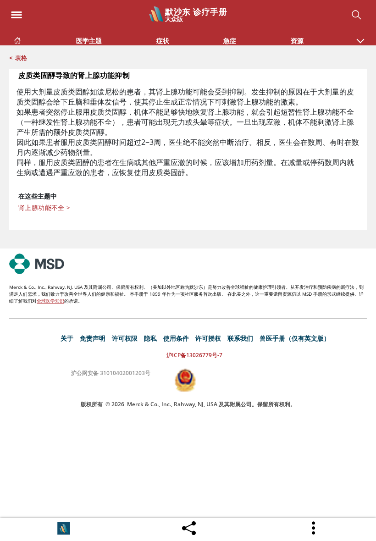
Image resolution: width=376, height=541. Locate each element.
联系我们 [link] (240, 338)
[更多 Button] (314, 528)
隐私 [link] (150, 338)
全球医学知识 (50, 301)
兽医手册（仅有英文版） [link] (295, 338)
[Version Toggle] (64, 528)
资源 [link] (297, 40)
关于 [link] (67, 338)
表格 (21, 58)
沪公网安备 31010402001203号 (110, 373)
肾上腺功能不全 (44, 207)
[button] (360, 36)
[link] (17, 38)
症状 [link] (162, 40)
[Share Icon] (189, 526)
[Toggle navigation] (17, 12)
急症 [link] (229, 40)
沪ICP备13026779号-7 (194, 355)
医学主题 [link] (89, 40)
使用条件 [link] (176, 338)
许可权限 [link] (125, 338)
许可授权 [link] (208, 338)
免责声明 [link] (92, 338)
